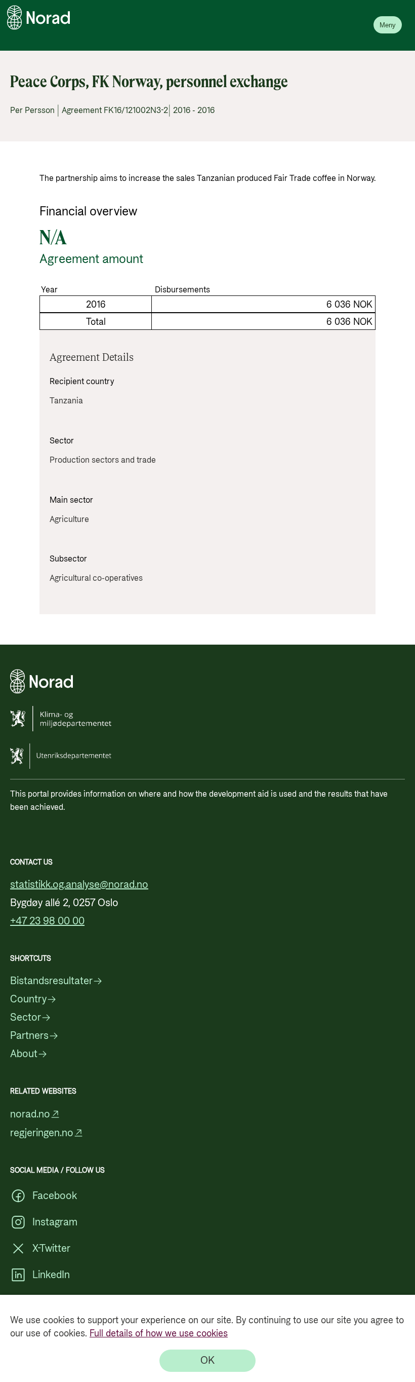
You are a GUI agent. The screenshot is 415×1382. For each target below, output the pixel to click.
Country (28, 999)
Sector (25, 1018)
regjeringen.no (41, 1133)
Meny (388, 25)
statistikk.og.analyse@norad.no (79, 885)
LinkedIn (51, 1275)
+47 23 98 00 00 (47, 921)
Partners (29, 1036)
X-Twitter (51, 1249)
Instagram (54, 1222)
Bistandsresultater (51, 981)
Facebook (54, 1196)
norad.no (30, 1114)
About (23, 1054)
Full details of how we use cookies (159, 1333)
